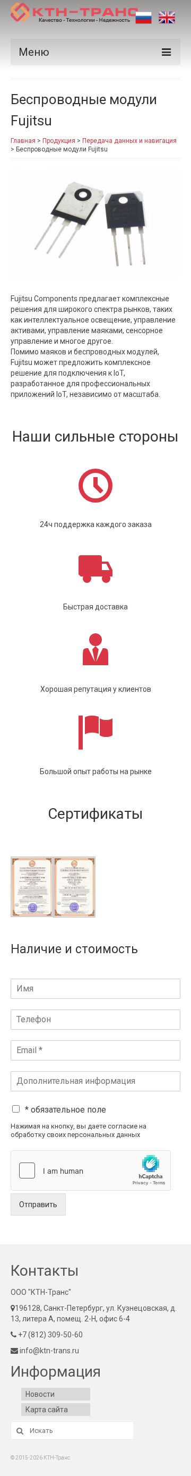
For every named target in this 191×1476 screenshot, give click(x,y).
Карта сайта (46, 1409)
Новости (40, 1394)
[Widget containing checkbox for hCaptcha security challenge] (91, 1170)
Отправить (38, 1204)
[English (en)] (167, 17)
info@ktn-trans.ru (48, 1350)
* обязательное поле (65, 1110)
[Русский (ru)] (143, 17)
